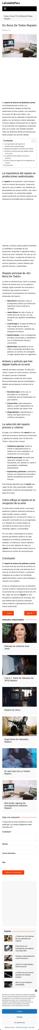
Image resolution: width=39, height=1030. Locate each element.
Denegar (19, 1017)
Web (3, 862)
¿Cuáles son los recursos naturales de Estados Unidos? (24, 975)
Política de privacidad (22, 1027)
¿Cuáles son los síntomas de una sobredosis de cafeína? (24, 938)
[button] (36, 991)
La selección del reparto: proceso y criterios (17, 157)
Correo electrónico (8, 853)
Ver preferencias (19, 1022)
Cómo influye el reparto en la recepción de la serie (19, 162)
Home (6, 16)
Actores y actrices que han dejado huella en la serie (19, 152)
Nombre (5, 844)
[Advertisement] (19, 79)
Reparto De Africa (12, 710)
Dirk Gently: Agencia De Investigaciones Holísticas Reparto (15, 805)
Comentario (7, 832)
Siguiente (29, 613)
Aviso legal (31, 1027)
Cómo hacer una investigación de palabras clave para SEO (24, 948)
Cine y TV (13, 16)
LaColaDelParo (11, 3)
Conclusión (9, 165)
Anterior (9, 613)
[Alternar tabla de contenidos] (32, 141)
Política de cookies (10, 1027)
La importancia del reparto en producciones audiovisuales (15, 145)
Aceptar (19, 1011)
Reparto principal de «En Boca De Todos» (19, 149)
